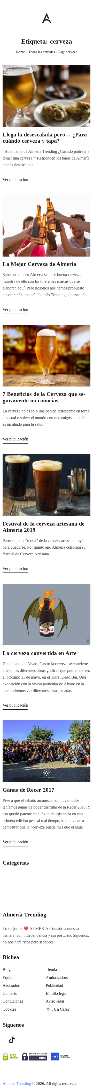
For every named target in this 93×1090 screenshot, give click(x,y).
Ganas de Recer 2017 (28, 790)
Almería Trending (17, 1083)
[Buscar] (88, 16)
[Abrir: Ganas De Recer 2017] (46, 751)
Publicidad (54, 985)
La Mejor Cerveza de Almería (39, 264)
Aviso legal (55, 1001)
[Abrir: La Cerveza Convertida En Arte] (46, 614)
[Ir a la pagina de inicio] (46, 18)
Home (20, 52)
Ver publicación (15, 179)
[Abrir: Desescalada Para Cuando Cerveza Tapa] (46, 96)
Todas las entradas (41, 52)
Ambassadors (57, 977)
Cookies (9, 1009)
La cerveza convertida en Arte (39, 653)
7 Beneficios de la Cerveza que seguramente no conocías (44, 397)
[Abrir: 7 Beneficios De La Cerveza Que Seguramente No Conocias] (46, 356)
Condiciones (13, 1001)
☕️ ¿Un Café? (57, 1009)
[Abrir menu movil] (5, 18)
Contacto (10, 993)
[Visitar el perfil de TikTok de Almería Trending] (12, 1039)
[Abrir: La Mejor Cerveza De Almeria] (46, 226)
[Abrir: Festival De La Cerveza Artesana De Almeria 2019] (46, 485)
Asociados (11, 985)
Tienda (51, 969)
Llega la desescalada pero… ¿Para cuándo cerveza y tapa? (45, 138)
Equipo (8, 977)
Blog (7, 969)
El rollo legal (56, 993)
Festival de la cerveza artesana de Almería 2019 (43, 527)
